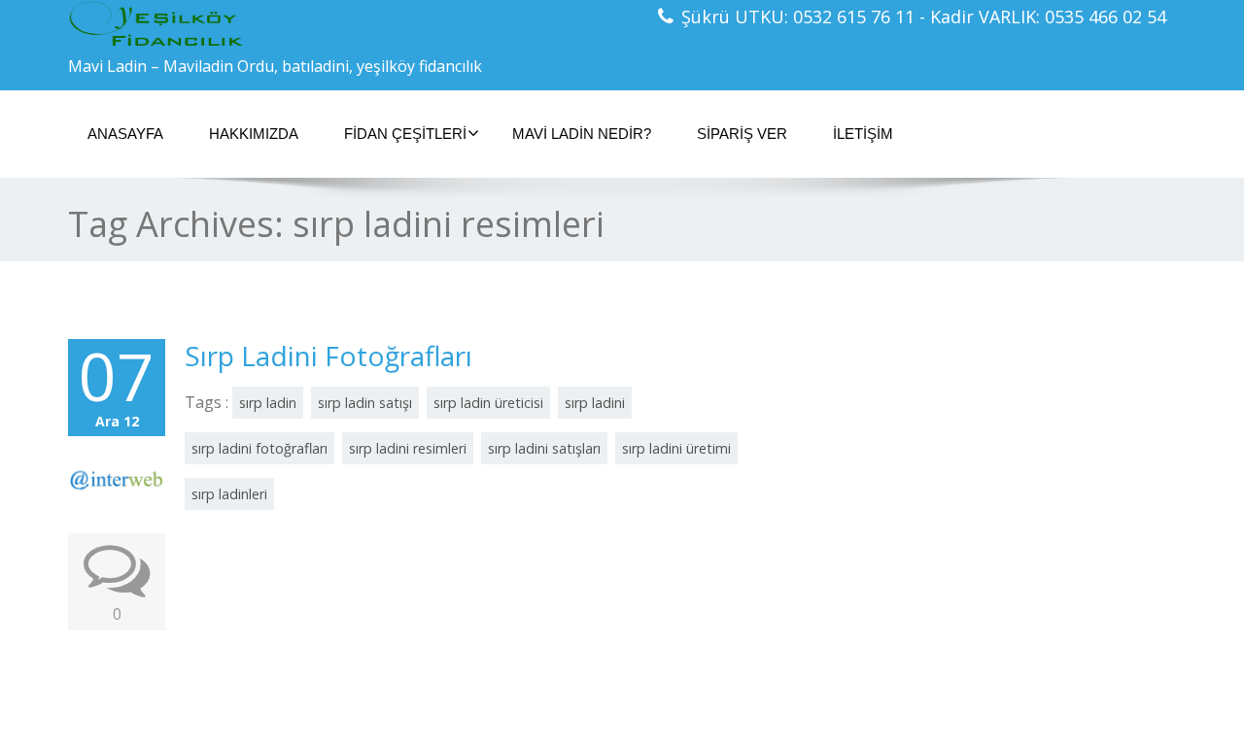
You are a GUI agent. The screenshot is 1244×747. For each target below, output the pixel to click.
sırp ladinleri (229, 494)
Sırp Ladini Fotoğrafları (328, 355)
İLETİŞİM (863, 133)
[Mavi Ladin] (337, 24)
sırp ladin (267, 402)
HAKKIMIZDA (253, 133)
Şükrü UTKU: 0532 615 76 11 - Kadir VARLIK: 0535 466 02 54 (923, 16)
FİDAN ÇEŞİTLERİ (405, 133)
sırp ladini (595, 402)
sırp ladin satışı (365, 402)
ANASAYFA (125, 133)
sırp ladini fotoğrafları (259, 448)
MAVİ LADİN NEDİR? (581, 133)
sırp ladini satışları (544, 448)
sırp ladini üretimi (676, 448)
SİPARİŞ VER (742, 133)
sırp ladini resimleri (407, 448)
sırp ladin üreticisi (488, 402)
